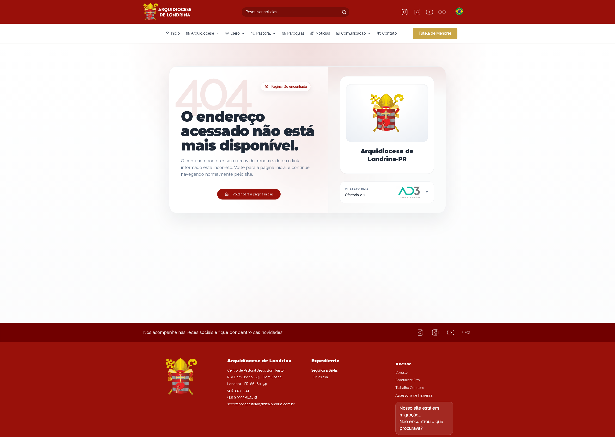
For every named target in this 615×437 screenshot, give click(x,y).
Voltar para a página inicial (253, 194)
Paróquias (296, 33)
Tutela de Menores (435, 33)
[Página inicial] (167, 12)
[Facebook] (417, 12)
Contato (389, 33)
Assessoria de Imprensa (413, 395)
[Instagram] (404, 12)
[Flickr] (442, 12)
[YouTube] (429, 12)
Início (175, 33)
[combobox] (295, 12)
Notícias (323, 33)
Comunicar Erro (407, 380)
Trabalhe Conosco (409, 388)
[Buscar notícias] (344, 12)
